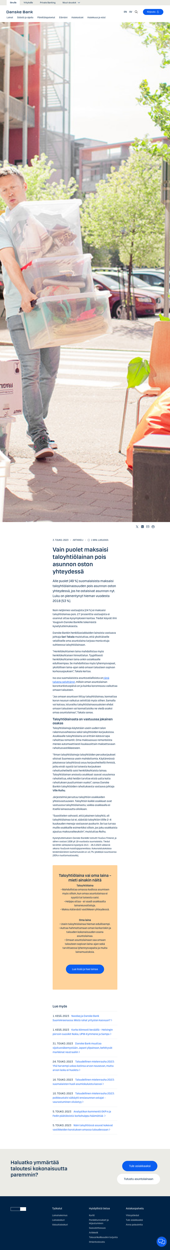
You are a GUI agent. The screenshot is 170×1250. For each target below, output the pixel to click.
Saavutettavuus (97, 1228)
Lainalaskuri (58, 1220)
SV (130, 11)
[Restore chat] (162, 1242)
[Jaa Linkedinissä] (142, 526)
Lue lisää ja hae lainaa (85, 969)
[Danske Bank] (21, 12)
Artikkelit (93, 1232)
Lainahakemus (59, 1215)
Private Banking (47, 2)
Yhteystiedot (132, 1215)
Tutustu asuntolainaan (138, 1179)
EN (125, 11)
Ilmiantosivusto (97, 1242)
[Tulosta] (153, 526)
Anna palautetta (134, 1224)
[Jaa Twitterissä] (137, 526)
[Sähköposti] (148, 526)
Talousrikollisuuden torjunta (103, 1237)
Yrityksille (28, 2)
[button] (10, 17)
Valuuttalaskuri (60, 1224)
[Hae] (136, 12)
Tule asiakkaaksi (140, 1166)
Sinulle (13, 2)
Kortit (92, 1215)
